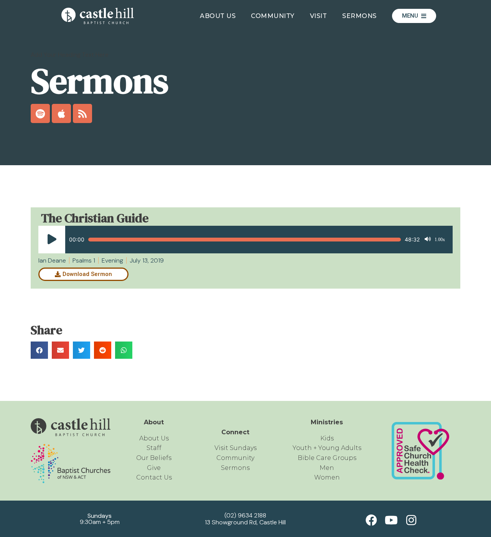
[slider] (244, 239)
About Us (218, 16)
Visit (318, 16)
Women (327, 477)
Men (327, 467)
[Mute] (427, 239)
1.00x (440, 239)
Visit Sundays (235, 448)
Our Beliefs (153, 457)
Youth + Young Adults (327, 448)
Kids (327, 438)
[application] (241, 239)
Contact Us (154, 477)
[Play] (51, 239)
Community (273, 16)
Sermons (359, 16)
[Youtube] (391, 520)
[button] (39, 350)
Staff (154, 448)
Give (154, 467)
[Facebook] (371, 520)
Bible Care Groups (327, 457)
